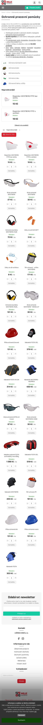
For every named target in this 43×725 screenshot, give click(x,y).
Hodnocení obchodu (21, 652)
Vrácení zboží (21, 664)
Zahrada (17, 48)
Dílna (11, 48)
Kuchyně (8, 50)
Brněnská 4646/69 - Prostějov (23, 57)
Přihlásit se (21, 613)
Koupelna (37, 48)
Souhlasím (21, 720)
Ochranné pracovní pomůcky (15, 35)
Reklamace (21, 661)
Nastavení (21, 715)
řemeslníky (24, 40)
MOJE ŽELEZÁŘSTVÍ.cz (14, 24)
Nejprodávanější (11, 130)
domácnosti (12, 40)
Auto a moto (26, 50)
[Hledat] (39, 2)
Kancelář (30, 48)
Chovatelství (17, 50)
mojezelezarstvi (18, 638)
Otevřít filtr (10, 134)
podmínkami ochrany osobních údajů (21, 619)
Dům (7, 48)
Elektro (23, 48)
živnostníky (32, 40)
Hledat (21, 681)
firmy (39, 40)
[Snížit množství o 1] (7, 167)
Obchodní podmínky (21, 655)
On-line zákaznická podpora (29, 51)
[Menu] (2, 7)
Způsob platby (21, 658)
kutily (18, 40)
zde (35, 712)
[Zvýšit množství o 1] (15, 167)
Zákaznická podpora (21, 649)
